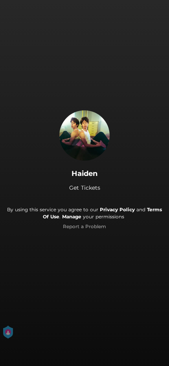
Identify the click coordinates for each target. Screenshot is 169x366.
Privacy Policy (117, 209)
